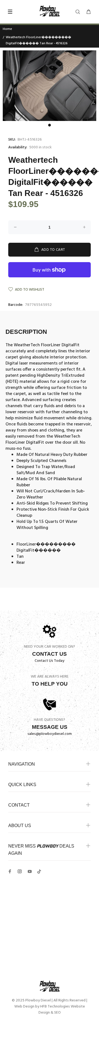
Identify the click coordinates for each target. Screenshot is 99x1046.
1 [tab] (49, 125)
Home (7, 29)
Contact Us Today (49, 661)
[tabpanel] (49, 85)
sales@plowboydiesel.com (50, 734)
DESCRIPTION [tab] (26, 331)
